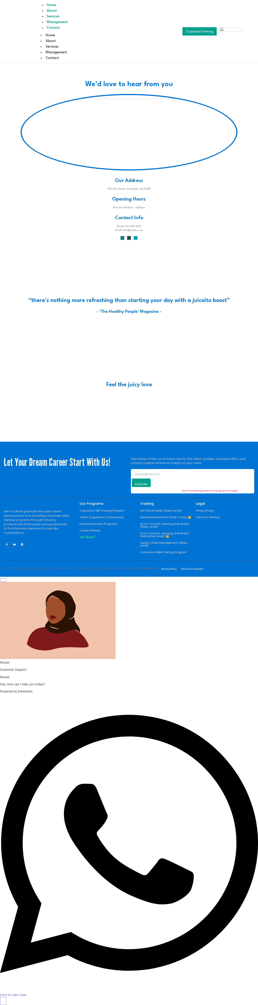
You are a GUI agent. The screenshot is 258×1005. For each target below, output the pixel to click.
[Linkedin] (22, 544)
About (52, 10)
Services (53, 16)
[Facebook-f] (7, 544)
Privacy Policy (205, 511)
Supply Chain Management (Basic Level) (164, 544)
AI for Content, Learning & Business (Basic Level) (164, 525)
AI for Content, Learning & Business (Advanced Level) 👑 (164, 534)
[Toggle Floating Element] (3, 1001)
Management (57, 22)
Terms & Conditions (192, 569)
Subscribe (141, 484)
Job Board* (87, 537)
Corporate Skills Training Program (163, 552)
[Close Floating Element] (3, 580)
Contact (53, 27)
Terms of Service (207, 517)
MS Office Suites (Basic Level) (161, 511)
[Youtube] (14, 544)
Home (51, 5)
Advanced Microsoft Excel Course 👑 (165, 517)
